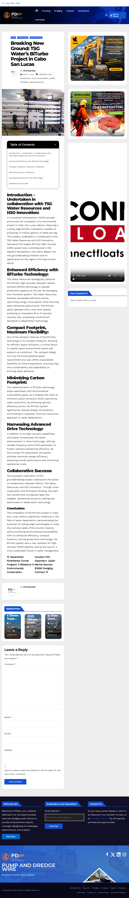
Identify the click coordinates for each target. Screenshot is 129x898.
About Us (86, 888)
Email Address (52, 811)
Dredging (58, 11)
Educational (83, 11)
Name (8, 717)
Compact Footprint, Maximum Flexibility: (27, 167)
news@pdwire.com (100, 818)
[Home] (36, 10)
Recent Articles (36, 37)
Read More (10, 837)
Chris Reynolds (29, 71)
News (13, 37)
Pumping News (23, 37)
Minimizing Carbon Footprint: (22, 172)
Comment (10, 664)
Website (8, 750)
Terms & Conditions (118, 892)
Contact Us (91, 892)
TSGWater (24, 82)
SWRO (52, 78)
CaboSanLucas (44, 74)
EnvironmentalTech (40, 78)
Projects (70, 11)
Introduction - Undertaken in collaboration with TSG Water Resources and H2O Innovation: (30, 154)
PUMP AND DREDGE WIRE (28, 867)
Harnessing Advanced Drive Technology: (26, 178)
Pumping (46, 11)
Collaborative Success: (19, 183)
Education (122, 888)
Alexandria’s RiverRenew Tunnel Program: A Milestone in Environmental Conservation (20, 564)
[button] (106, 15)
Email (7, 733)
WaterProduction (37, 82)
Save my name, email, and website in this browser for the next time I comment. (32, 772)
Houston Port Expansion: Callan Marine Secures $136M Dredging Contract (45, 564)
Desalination (25, 78)
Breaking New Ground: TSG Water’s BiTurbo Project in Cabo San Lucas (29, 53)
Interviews (40, 20)
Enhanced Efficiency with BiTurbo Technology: (29, 161)
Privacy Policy (103, 892)
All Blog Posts (75, 888)
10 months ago (10, 627)
